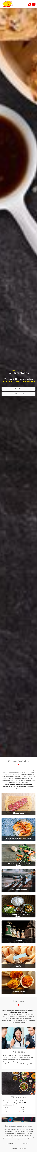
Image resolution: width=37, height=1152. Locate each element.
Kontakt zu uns (17, 394)
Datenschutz (22, 1148)
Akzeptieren (10, 1143)
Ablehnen (25, 1143)
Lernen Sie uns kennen (17, 389)
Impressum (15, 1148)
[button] (18, 804)
